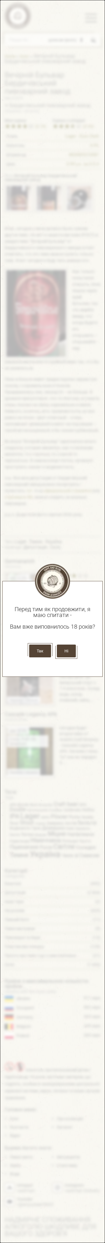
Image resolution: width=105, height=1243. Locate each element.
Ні (66, 651)
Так (40, 651)
